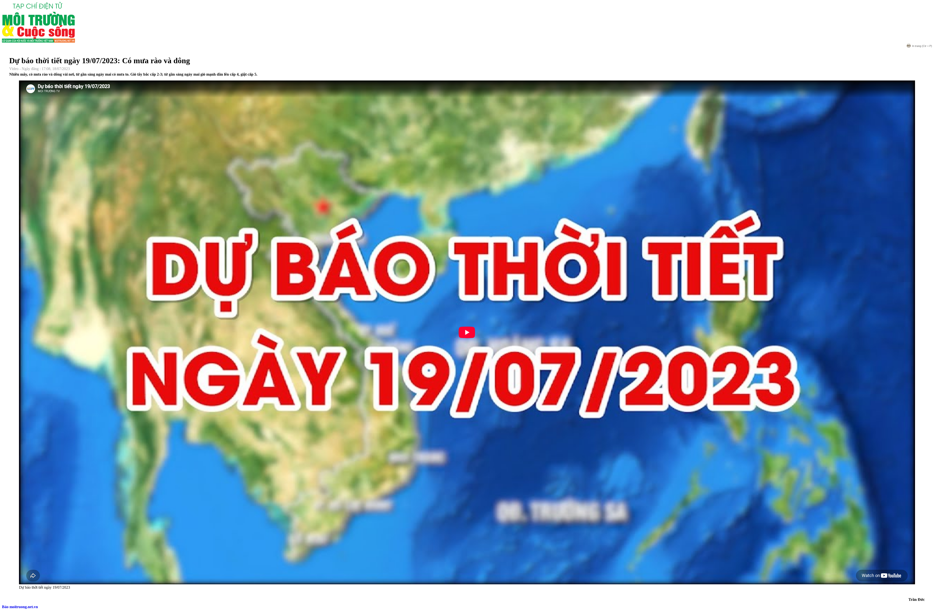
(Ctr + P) (922, 45)
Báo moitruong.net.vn (20, 607)
